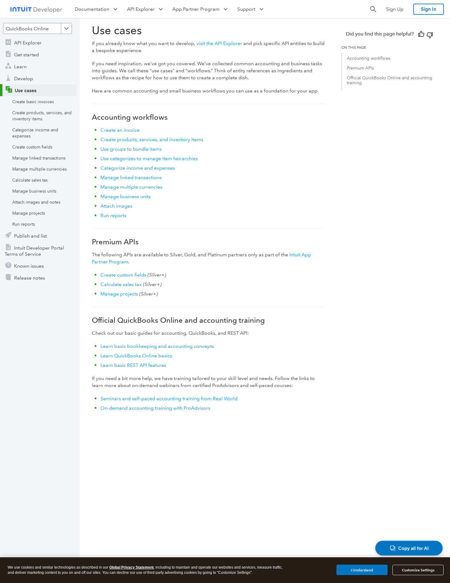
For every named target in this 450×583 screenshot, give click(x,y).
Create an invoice (120, 130)
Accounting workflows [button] (368, 58)
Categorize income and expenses (35, 133)
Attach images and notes (36, 202)
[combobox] (37, 28)
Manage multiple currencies (39, 169)
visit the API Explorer (219, 43)
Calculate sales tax (30, 180)
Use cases (25, 90)
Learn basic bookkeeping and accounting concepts (157, 346)
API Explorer (28, 43)
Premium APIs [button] (360, 68)
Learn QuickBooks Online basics (136, 356)
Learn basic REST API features (133, 365)
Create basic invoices (33, 101)
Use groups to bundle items (131, 149)
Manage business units (34, 191)
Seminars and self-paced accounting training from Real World (169, 398)
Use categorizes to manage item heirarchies (149, 158)
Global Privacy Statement (131, 567)
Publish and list (30, 236)
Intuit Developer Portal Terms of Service (34, 251)
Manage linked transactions (39, 158)
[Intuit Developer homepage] (36, 9)
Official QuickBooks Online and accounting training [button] (389, 80)
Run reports (23, 224)
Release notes (29, 278)
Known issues (29, 266)
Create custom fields (32, 147)
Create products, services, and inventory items (42, 116)
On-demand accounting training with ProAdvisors (155, 408)
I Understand (362, 569)
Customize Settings (418, 570)
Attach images (116, 206)
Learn (20, 67)
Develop (23, 78)
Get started (26, 55)
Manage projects (28, 213)
